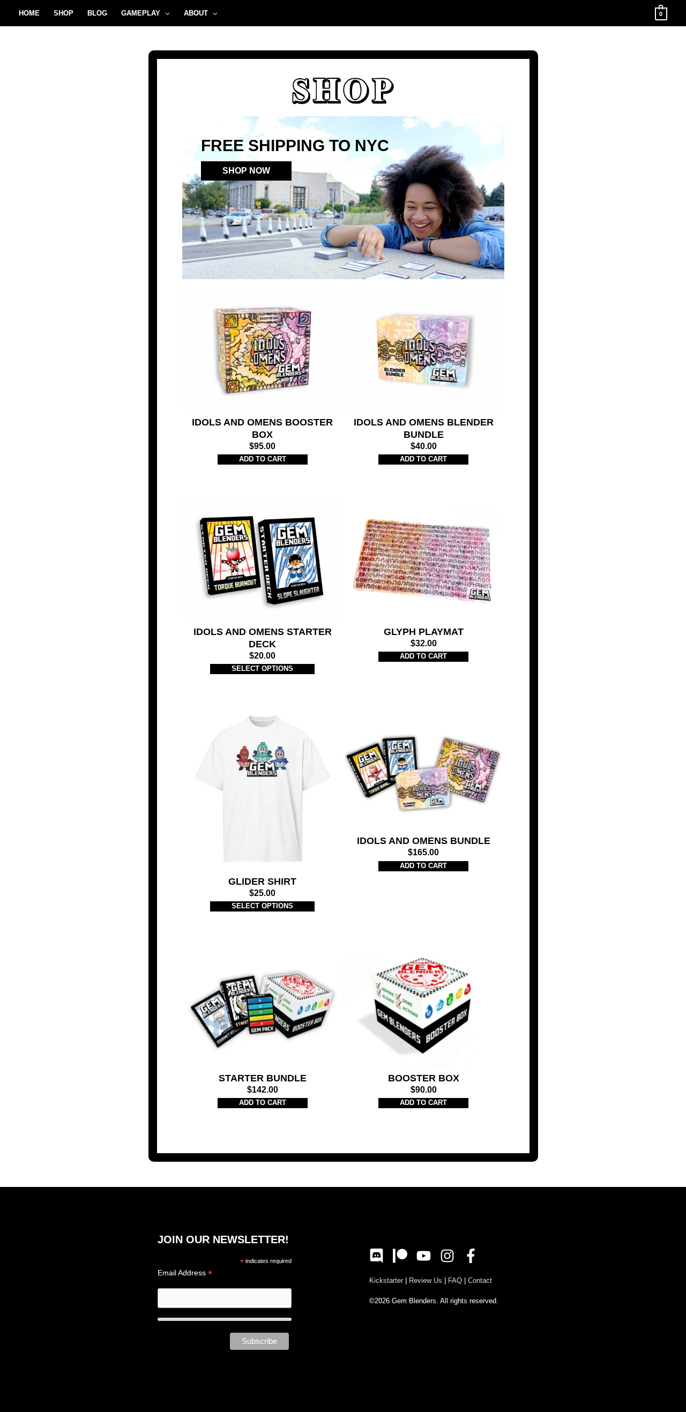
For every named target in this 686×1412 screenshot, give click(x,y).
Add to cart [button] (262, 459)
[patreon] (403, 1256)
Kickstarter (386, 1280)
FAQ (455, 1280)
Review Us (425, 1280)
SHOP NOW (246, 170)
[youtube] (427, 1256)
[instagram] (450, 1256)
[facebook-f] (473, 1256)
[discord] (380, 1256)
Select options (262, 668)
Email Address (185, 1273)
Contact (480, 1280)
